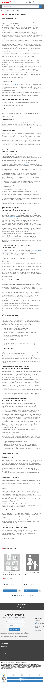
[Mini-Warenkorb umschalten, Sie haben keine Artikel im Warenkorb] (37, 2)
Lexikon (7, 10)
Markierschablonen (16, 238)
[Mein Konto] (30, 2)
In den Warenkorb (11, 591)
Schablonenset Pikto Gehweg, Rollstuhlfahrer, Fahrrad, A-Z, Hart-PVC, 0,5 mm (11, 574)
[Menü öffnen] (41, 2)
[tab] (12, 595)
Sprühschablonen (14, 84)
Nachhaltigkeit (4, 653)
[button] (22, 643)
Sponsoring (3, 651)
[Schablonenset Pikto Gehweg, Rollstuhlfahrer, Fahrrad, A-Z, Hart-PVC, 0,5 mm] (12, 562)
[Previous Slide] (39, 547)
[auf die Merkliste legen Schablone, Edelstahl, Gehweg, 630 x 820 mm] (39, 590)
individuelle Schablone (16, 318)
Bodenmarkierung (13, 216)
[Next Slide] (41, 547)
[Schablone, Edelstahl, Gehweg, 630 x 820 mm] (32, 562)
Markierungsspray (25, 164)
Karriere (3, 648)
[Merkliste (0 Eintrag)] (34, 2)
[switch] (4, 681)
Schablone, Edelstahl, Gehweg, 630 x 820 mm (32, 573)
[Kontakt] (26, 2)
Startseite (3, 10)
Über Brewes (4, 646)
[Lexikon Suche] (40, 6)
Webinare (3, 655)
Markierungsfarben (17, 218)
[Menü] (6, 673)
